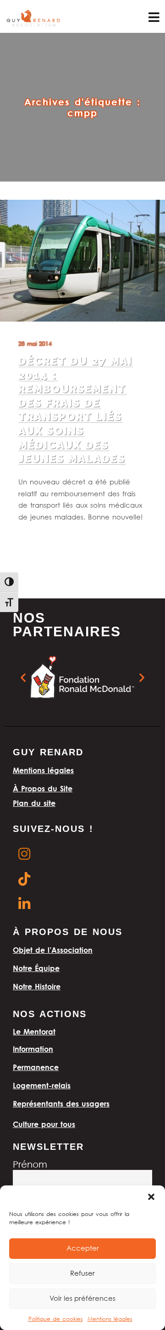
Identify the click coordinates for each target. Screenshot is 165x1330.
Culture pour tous (44, 1124)
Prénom (30, 1165)
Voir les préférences (83, 1299)
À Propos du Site (42, 788)
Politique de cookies (55, 1319)
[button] (151, 1196)
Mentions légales (110, 1319)
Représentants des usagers (61, 1103)
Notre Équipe (36, 968)
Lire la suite (35, 540)
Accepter (82, 1249)
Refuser (82, 1274)
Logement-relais (42, 1085)
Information (33, 1049)
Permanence (36, 1067)
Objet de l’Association (53, 950)
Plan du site (34, 803)
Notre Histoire (36, 986)
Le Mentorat (34, 1031)
